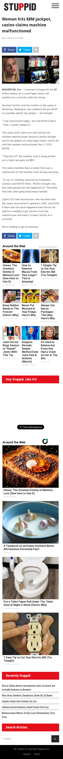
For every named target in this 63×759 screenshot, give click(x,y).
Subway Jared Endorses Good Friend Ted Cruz (25, 706)
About (37, 753)
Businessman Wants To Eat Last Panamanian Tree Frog (28, 714)
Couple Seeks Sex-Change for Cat (19, 701)
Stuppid (27, 753)
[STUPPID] (24, 6)
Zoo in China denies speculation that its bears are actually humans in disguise (28, 687)
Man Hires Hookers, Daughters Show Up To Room (27, 695)
